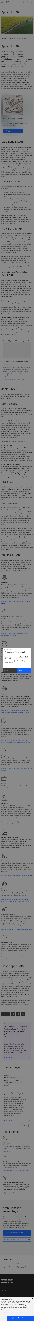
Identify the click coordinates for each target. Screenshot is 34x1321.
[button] (32, 1298)
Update (21, 670)
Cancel (6, 670)
